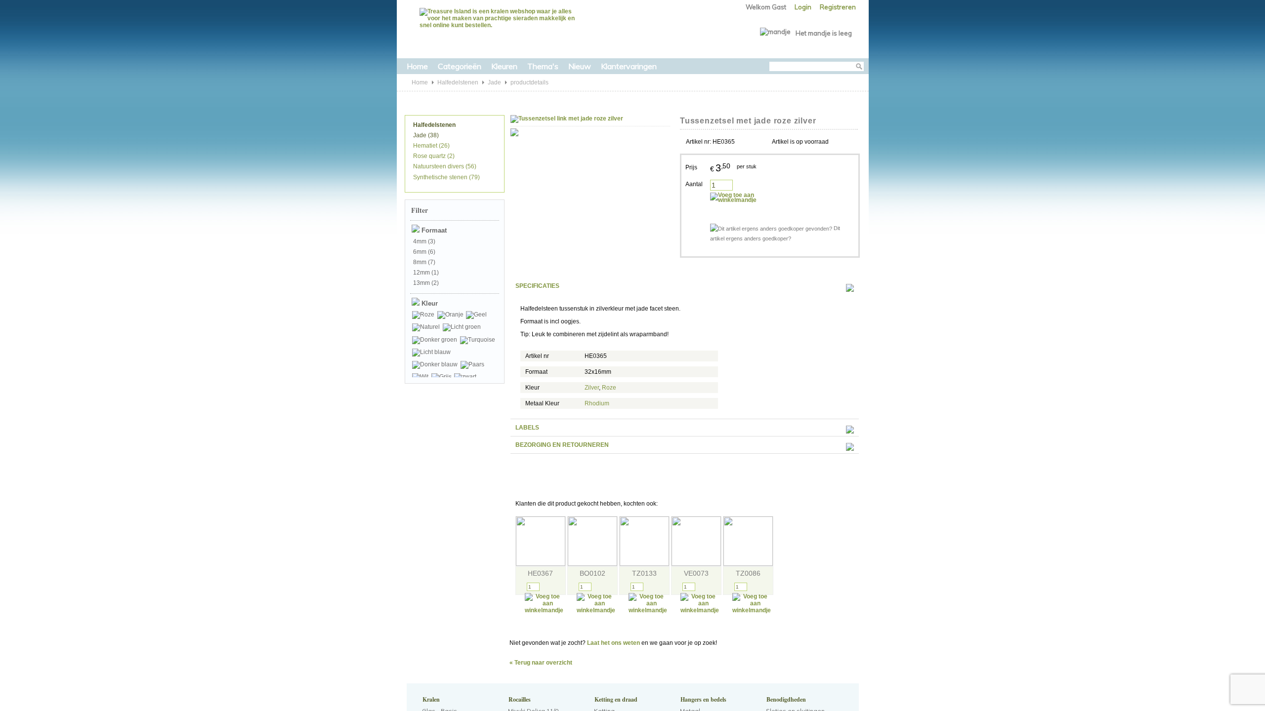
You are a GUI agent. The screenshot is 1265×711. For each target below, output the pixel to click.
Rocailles (518, 699)
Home (417, 66)
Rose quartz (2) (433, 156)
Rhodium (597, 403)
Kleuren (504, 66)
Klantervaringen (629, 66)
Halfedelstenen (457, 82)
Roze (609, 387)
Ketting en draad (614, 699)
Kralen (430, 699)
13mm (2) (425, 282)
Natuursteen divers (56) (444, 166)
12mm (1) (425, 272)
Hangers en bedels (702, 699)
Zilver (592, 387)
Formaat (433, 230)
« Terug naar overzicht (540, 662)
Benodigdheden (785, 699)
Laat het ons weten (613, 642)
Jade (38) (425, 135)
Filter (419, 210)
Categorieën (459, 66)
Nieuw (579, 66)
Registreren (838, 7)
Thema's (542, 66)
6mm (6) (423, 251)
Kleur (429, 303)
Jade (494, 82)
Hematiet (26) (431, 145)
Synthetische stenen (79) (446, 177)
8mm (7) (423, 262)
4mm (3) (423, 241)
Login (803, 7)
